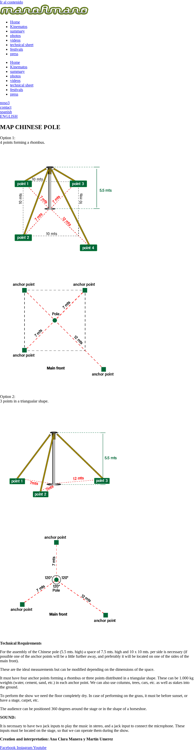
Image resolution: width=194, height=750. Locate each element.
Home (15, 22)
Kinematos (18, 26)
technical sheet (21, 45)
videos (15, 40)
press (14, 54)
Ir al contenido (11, 2)
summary (17, 31)
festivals (16, 49)
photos (15, 36)
